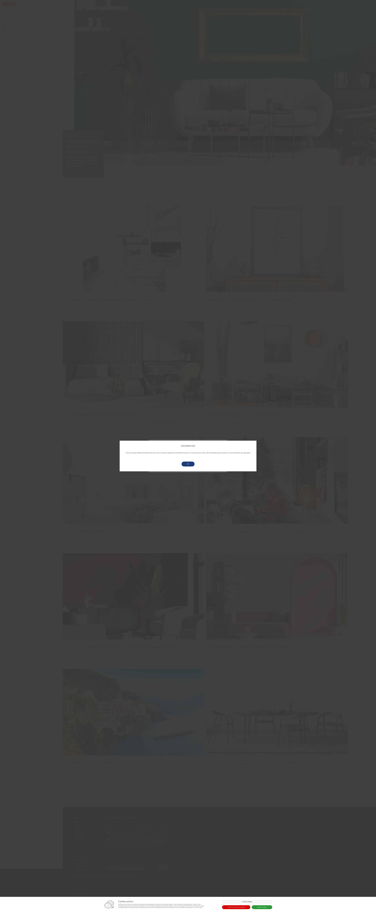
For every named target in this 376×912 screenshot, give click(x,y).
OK (188, 464)
